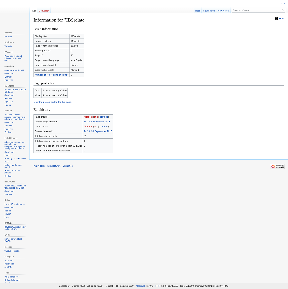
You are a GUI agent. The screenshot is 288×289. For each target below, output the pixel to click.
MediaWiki (141, 286)
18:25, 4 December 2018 (97, 121)
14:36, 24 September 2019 (98, 131)
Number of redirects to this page (52, 74)
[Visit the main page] (14, 13)
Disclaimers (68, 166)
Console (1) (64, 286)
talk (96, 116)
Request (109, 286)
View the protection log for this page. (53, 102)
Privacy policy (39, 166)
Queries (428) (78, 286)
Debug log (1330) (95, 286)
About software (54, 166)
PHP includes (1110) (124, 286)
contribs (104, 116)
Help (281, 18)
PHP (157, 286)
